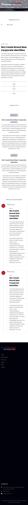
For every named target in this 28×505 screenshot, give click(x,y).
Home (2, 354)
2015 (14, 93)
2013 (14, 84)
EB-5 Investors (4, 357)
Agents (2, 362)
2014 (14, 89)
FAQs (2, 364)
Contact (3, 367)
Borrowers (3, 359)
